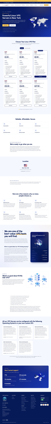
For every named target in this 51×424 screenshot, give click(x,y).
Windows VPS (33, 402)
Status (43, 2)
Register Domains (23, 407)
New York (13, 398)
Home (3, 11)
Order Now (10, 76)
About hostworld (23, 397)
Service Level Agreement (24, 401)
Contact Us (22, 402)
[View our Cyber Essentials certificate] (4, 399)
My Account (46, 2)
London (13, 397)
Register (40, 2)
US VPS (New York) (33, 401)
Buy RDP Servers (33, 406)
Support (37, 2)
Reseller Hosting (33, 398)
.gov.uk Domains (23, 410)
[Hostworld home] (5, 5)
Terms (46, 422)
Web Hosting (32, 397)
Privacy (44, 422)
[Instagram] (5, 405)
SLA (48, 422)
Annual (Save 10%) (27, 48)
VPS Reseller (32, 405)
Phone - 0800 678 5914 (32, 2)
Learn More (12, 25)
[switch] (7, 420)
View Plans (5, 25)
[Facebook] (3, 405)
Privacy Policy (23, 398)
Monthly (22, 48)
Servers (6, 11)
